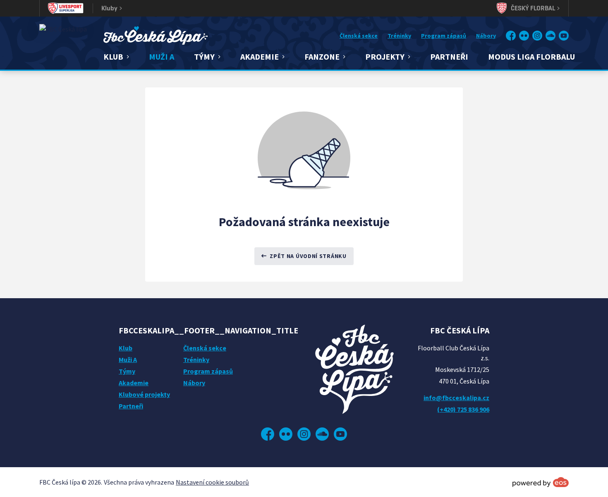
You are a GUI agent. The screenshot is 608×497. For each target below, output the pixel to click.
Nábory (486, 35)
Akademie (133, 383)
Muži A (161, 56)
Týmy (127, 371)
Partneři (449, 56)
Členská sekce (359, 35)
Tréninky (399, 35)
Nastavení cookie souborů (212, 482)
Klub (125, 348)
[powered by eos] (540, 482)
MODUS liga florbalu (531, 56)
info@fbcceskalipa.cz (456, 397)
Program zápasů (443, 35)
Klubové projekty (144, 394)
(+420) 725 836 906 (463, 409)
